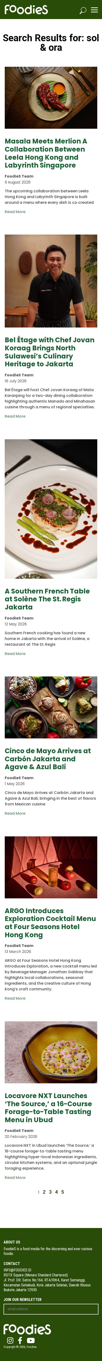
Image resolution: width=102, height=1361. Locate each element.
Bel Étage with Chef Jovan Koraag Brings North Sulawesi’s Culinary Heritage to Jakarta (49, 352)
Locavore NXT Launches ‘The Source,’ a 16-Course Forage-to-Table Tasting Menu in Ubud (48, 1108)
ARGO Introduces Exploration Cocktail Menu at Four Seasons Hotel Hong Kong (50, 923)
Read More (15, 212)
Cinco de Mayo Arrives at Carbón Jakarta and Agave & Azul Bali (48, 759)
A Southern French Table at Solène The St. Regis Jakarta (47, 599)
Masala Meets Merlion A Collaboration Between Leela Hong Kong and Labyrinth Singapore (46, 153)
